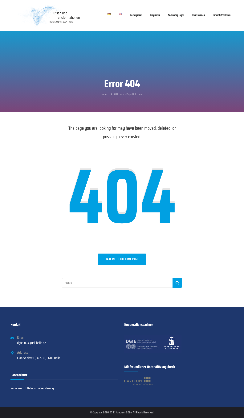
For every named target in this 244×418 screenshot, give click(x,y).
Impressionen (198, 15)
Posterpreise (136, 15)
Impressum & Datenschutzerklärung (32, 388)
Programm (155, 15)
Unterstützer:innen (221, 15)
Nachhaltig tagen (176, 15)
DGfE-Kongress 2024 (120, 412)
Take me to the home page (122, 259)
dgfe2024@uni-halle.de (31, 343)
